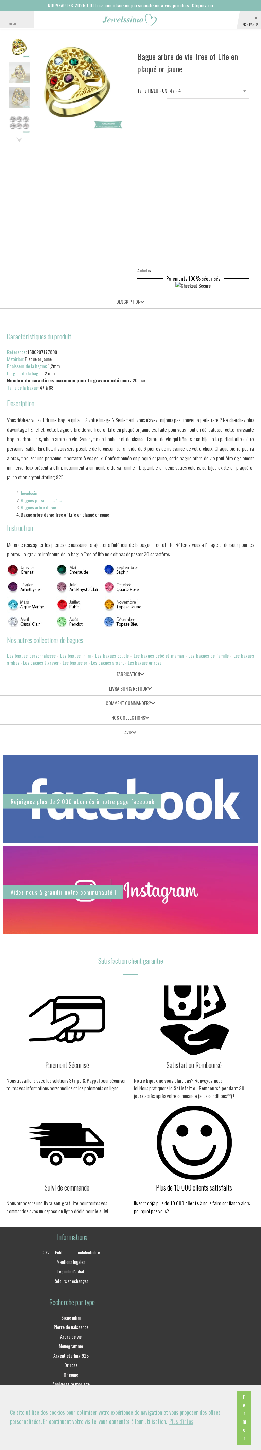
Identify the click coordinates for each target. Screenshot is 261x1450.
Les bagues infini (75, 655)
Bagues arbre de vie (38, 507)
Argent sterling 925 (71, 1355)
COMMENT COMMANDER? (128, 702)
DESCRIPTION (128, 301)
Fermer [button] (244, 1417)
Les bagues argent (107, 662)
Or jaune (71, 1374)
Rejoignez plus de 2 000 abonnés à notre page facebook (82, 801)
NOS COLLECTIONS (128, 717)
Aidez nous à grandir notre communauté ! (63, 892)
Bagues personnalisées (41, 500)
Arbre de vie (71, 1336)
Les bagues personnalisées (31, 655)
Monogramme (71, 1345)
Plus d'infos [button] (181, 1421)
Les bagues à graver (41, 662)
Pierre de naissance (71, 1326)
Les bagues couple (112, 655)
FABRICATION (128, 673)
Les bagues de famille (208, 655)
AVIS (128, 732)
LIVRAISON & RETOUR (128, 688)
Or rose (70, 1364)
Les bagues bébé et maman (159, 655)
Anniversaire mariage (71, 1384)
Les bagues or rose (144, 662)
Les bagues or (75, 662)
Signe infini (71, 1317)
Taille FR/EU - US (148, 90)
